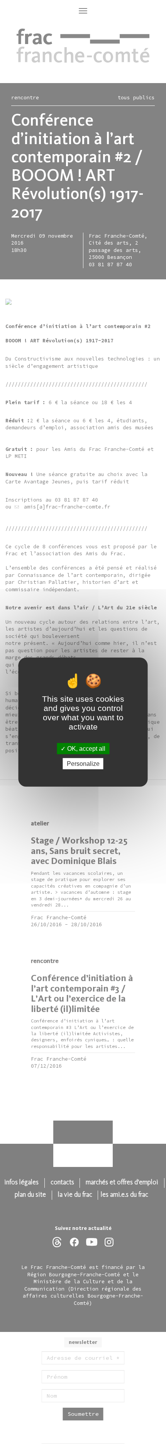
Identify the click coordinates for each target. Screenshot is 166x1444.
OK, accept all (85, 748)
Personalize (83, 763)
